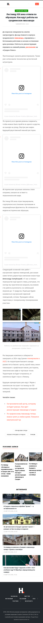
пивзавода (19, 38)
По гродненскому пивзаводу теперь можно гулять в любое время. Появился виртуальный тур (23, 417)
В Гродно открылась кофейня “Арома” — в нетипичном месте (19, 507)
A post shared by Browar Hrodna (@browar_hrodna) (21, 116)
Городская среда (21, 11)
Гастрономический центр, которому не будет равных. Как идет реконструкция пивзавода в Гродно (21, 407)
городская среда (21, 430)
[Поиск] (31, 4)
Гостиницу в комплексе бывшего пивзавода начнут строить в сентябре (19, 548)
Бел (37, 4)
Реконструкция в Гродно (16, 434)
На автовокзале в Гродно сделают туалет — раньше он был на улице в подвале (19, 528)
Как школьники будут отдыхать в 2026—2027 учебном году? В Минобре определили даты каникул (19, 570)
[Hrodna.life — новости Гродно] (8, 4)
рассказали (31, 47)
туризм (32, 434)
